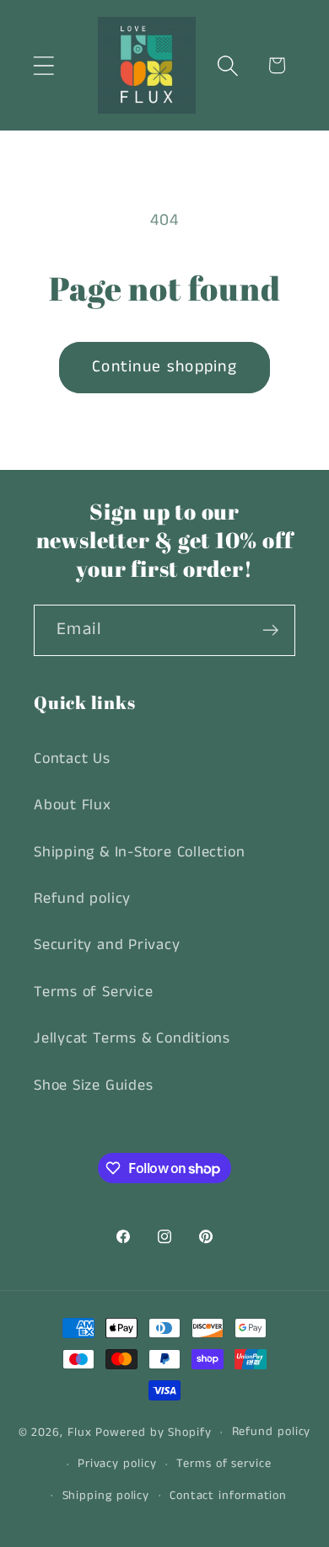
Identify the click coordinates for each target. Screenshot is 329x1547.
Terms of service (224, 1463)
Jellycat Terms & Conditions (132, 1038)
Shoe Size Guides (93, 1085)
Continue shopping (164, 366)
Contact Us (72, 759)
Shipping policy (106, 1495)
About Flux (72, 805)
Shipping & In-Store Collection (139, 852)
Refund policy (82, 899)
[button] (43, 65)
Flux (79, 1431)
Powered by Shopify (153, 1431)
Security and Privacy (107, 945)
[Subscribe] (270, 630)
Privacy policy (117, 1463)
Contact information (228, 1495)
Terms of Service (93, 992)
